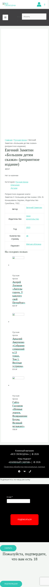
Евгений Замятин (34, 207)
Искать (19, 17)
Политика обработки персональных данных (24, 466)
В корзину (23, 268)
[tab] (27, 184)
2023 (28, 227)
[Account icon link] (39, 4)
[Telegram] (19, 471)
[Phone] (30, 471)
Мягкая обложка (33, 244)
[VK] (25, 471)
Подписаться (24, 519)
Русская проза (20, 140)
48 (27, 235)
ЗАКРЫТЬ (8, 548)
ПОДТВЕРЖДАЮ (11, 584)
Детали (14, 188)
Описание (15, 185)
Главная (8, 140)
